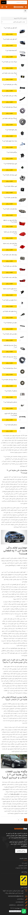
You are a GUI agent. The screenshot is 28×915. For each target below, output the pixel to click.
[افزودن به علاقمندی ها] (20, 34)
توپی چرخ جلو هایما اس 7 (10, 163)
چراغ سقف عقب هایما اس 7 (9, 255)
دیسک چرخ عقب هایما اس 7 (9, 379)
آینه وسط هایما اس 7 (11, 50)
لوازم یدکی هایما (14, 794)
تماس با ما (24, 863)
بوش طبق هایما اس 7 (11, 130)
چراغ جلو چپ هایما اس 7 (10, 197)
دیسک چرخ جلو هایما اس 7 (10, 368)
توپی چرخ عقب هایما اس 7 (10, 175)
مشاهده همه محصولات (21, 868)
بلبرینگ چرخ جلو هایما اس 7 (9, 107)
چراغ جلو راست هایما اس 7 (10, 209)
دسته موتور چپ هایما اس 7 (9, 300)
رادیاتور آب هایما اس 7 (11, 391)
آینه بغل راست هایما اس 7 (10, 39)
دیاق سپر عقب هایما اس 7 (10, 334)
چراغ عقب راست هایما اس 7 (9, 277)
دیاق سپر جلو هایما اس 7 (10, 322)
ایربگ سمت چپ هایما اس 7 (9, 62)
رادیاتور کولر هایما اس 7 (11, 425)
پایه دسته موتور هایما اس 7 (9, 141)
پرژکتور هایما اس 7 (12, 152)
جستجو (3, 2)
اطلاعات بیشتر (9, 34)
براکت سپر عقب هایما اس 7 (9, 96)
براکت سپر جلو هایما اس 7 (10, 84)
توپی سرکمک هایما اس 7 (10, 186)
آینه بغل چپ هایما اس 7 (10, 28)
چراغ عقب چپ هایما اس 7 (10, 266)
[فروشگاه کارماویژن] (18, 7)
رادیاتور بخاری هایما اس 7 (10, 402)
